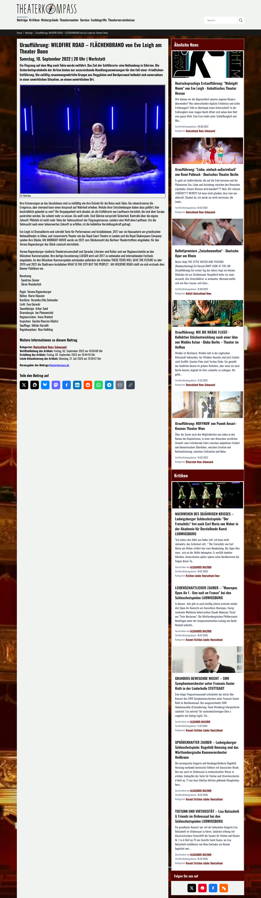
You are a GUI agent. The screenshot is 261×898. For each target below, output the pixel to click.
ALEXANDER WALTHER (200, 567)
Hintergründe (49, 20)
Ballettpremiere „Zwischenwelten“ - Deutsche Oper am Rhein (206, 253)
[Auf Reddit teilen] (88, 385)
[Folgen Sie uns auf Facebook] (213, 888)
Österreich (191, 461)
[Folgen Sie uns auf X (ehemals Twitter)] (191, 888)
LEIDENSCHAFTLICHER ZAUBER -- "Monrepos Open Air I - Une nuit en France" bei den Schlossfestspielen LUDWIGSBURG (206, 592)
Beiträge (22, 20)
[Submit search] (240, 20)
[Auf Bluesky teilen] (45, 385)
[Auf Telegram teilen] (109, 385)
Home (19, 32)
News (51, 347)
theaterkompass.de (59, 365)
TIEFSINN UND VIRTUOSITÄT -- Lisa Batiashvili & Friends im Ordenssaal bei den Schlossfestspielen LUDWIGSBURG (207, 816)
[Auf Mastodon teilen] (56, 385)
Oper (217, 575)
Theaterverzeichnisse (121, 20)
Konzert (190, 639)
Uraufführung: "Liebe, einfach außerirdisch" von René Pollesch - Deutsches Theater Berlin (206, 172)
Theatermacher (69, 20)
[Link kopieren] (130, 385)
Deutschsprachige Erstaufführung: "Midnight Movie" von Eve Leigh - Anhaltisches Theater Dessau (206, 88)
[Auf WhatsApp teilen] (98, 385)
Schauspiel (61, 347)
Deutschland (40, 347)
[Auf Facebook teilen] (66, 385)
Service (84, 20)
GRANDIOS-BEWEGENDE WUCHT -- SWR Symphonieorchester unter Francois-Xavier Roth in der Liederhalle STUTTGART (205, 683)
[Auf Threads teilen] (34, 385)
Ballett (189, 293)
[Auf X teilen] (24, 385)
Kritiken (34, 20)
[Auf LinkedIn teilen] (77, 385)
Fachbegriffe (99, 20)
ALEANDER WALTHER (200, 721)
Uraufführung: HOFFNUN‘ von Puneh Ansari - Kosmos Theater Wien (206, 426)
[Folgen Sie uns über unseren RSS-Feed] (223, 888)
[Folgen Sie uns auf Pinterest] (202, 888)
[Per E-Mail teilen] (120, 385)
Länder (198, 575)
